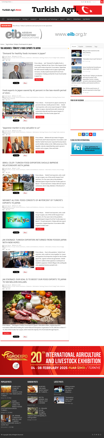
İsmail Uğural (7, 56)
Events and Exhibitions (32, 97)
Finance (46, 57)
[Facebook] (83, 2)
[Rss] (82, 2)
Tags (95, 46)
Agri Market (86, 19)
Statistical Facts (7, 59)
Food (61, 19)
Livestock (33, 19)
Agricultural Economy (13, 19)
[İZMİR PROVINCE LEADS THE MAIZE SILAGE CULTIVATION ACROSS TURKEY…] (6, 403)
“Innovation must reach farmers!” (92, 59)
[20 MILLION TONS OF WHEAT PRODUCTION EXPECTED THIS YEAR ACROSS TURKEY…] (6, 389)
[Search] (101, 1)
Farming (25, 19)
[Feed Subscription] (68, 48)
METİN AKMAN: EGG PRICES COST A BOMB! (43, 400)
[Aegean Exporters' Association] (52, 34)
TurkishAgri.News (6, 2)
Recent (74, 46)
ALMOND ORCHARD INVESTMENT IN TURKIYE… (43, 389)
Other (68, 19)
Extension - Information (32, 57)
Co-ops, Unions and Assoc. (18, 57)
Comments (89, 46)
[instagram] (90, 2)
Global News (77, 19)
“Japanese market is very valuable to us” (21, 128)
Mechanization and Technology (48, 19)
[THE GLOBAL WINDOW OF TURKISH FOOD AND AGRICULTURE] (11, 9)
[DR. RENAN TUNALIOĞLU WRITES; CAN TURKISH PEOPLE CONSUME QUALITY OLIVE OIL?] (6, 418)
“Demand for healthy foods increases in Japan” (24, 53)
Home (3, 19)
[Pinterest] (88, 2)
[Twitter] (86, 2)
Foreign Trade (55, 57)
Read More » (39, 79)
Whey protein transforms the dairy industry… (70, 389)
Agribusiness (7, 57)
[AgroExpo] (52, 360)
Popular (81, 46)
